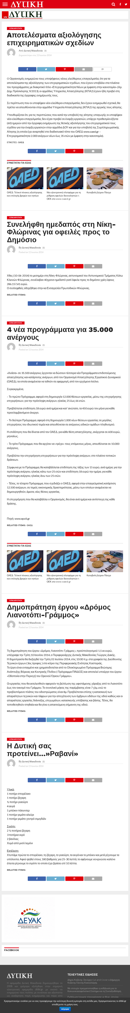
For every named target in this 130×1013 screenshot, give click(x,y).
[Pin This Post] (65, 68)
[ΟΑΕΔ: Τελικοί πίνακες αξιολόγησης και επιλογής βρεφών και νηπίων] (25, 188)
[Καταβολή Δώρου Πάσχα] (105, 188)
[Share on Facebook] (27, 68)
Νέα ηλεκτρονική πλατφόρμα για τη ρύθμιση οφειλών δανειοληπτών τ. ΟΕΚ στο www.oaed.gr (64, 195)
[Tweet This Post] (46, 68)
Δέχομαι (65, 1009)
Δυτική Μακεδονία (33, 50)
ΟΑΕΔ (21, 142)
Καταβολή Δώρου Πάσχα (99, 192)
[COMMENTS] (102, 68)
